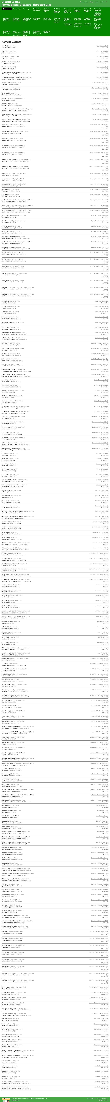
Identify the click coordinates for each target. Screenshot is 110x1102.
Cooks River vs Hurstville (87, 24)
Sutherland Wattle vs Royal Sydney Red (67, 10)
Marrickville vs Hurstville (77, 18)
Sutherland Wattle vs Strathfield (77, 10)
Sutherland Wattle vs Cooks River (6, 19)
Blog (91, 2)
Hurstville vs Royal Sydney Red (6, 32)
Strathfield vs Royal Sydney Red (78, 25)
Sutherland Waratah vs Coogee (87, 10)
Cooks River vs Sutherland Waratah (57, 20)
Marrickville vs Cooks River (46, 10)
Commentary (17, 9)
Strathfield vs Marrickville (37, 9)
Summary (26, 9)
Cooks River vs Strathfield (68, 24)
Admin (101, 2)
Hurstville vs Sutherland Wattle (97, 19)
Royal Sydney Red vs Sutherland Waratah (98, 26)
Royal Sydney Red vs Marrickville (16, 33)
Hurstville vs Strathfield (87, 18)
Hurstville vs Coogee (36, 18)
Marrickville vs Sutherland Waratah (57, 10)
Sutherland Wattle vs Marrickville (16, 19)
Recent (5, 9)
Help (96, 2)
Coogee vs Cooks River (47, 18)
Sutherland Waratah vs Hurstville (97, 14)
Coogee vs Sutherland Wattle (67, 19)
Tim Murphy (104, 1098)
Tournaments (84, 2)
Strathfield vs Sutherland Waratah (27, 19)
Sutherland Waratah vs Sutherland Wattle (26, 33)
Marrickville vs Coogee (97, 9)
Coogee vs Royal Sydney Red (37, 32)
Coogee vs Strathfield (46, 31)
